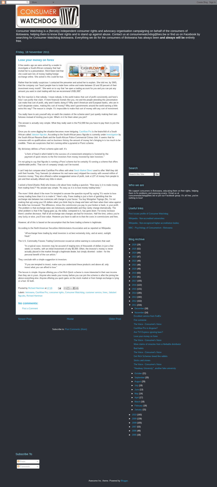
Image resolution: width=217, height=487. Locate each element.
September (140, 377)
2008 (134, 423)
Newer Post (24, 319)
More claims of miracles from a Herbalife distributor (157, 344)
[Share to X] (71, 288)
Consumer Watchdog (74, 292)
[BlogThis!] (68, 288)
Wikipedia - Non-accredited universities (146, 218)
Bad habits (139, 348)
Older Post (115, 319)
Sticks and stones (142, 360)
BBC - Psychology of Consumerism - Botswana (150, 228)
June (137, 389)
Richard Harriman (34, 296)
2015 (134, 289)
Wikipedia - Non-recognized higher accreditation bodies (154, 223)
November (140, 312)
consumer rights (56, 292)
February (139, 405)
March (138, 401)
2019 (134, 273)
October (138, 373)
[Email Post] (59, 288)
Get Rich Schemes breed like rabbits (151, 356)
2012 (134, 301)
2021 (134, 265)
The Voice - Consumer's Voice (147, 324)
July (137, 385)
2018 (134, 277)
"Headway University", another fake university (155, 368)
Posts (22, 461)
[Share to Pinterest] (77, 288)
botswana (30, 292)
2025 (134, 249)
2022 (134, 261)
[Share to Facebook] (74, 288)
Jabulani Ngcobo (39, 134)
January (138, 409)
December (140, 308)
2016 (134, 285)
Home (70, 319)
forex (105, 292)
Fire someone (140, 320)
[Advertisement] (155, 72)
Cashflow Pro (85, 131)
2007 (134, 427)
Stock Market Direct (83, 170)
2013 (134, 297)
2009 (134, 418)
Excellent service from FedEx (147, 316)
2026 (134, 244)
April (137, 397)
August (138, 381)
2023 (134, 256)
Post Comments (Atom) (76, 329)
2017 (134, 281)
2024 (134, 253)
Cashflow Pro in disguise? (146, 328)
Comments (24, 466)
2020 (134, 269)
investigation (112, 134)
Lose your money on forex (146, 336)
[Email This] (65, 288)
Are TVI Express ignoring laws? (148, 332)
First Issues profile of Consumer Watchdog (148, 213)
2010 (134, 414)
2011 (134, 305)
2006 (134, 431)
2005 (134, 435)
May (137, 393)
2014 (134, 293)
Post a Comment (30, 308)
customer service (94, 292)
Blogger (124, 481)
